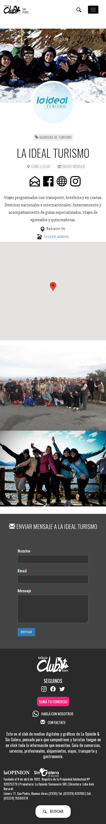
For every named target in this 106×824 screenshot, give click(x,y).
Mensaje (24, 591)
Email (22, 571)
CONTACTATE (57, 722)
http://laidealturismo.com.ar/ (62, 181)
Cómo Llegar (40, 166)
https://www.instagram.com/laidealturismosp (75, 181)
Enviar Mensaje (73, 166)
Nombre (24, 551)
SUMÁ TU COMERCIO (53, 701)
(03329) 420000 (56, 236)
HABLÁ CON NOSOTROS (57, 713)
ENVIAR (26, 632)
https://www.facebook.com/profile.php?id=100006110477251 (48, 181)
